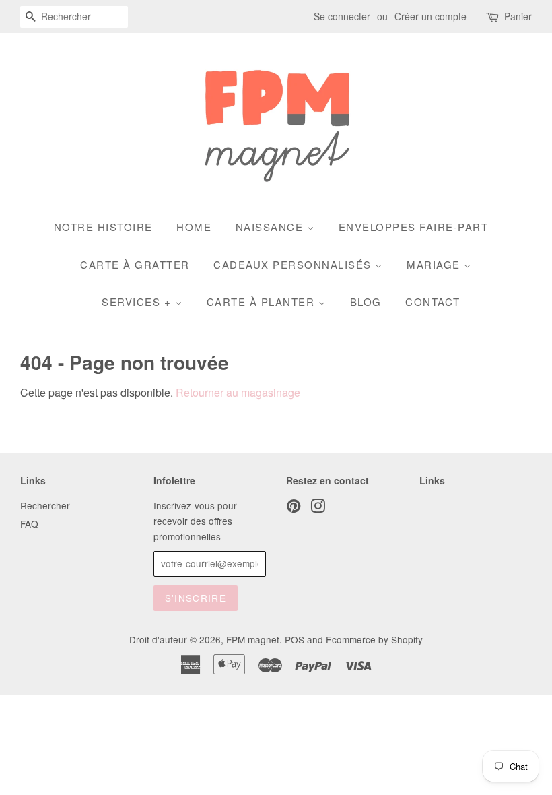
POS (294, 639)
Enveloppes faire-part (414, 227)
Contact (432, 301)
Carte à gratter (135, 264)
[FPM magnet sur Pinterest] (293, 508)
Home (193, 227)
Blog (366, 301)
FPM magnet (252, 639)
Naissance (271, 227)
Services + (138, 301)
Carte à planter (262, 301)
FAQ (29, 523)
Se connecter (342, 16)
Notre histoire (103, 227)
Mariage (435, 264)
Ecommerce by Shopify (374, 639)
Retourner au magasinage (238, 392)
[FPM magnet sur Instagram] (317, 508)
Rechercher (45, 505)
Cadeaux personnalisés (294, 264)
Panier (518, 16)
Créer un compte (430, 16)
